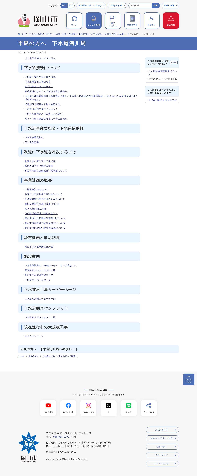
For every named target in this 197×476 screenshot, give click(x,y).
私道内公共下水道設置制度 (39, 166)
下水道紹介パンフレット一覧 (40, 317)
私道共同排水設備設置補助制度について (46, 171)
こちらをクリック (34, 336)
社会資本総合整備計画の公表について (45, 199)
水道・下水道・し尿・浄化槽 (61, 34)
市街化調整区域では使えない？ (41, 213)
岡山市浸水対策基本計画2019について (45, 218)
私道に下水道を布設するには (40, 161)
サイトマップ (161, 455)
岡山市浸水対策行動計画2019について (45, 223)
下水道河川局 (48, 356)
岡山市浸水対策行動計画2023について (45, 228)
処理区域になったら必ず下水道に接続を (46, 91)
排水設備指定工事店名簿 (38, 82)
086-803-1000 (61, 437)
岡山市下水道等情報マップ (39, 275)
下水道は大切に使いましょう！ (41, 109)
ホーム (24, 34)
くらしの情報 (37, 34)
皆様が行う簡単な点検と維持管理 (42, 104)
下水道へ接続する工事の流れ (40, 77)
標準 (64, 5)
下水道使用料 (32, 142)
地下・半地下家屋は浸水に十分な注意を (46, 119)
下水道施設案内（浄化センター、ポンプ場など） (51, 265)
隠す (175, 62)
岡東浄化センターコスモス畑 (40, 270)
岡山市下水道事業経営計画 (39, 247)
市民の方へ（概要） (116, 34)
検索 (156, 5)
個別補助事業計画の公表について (42, 204)
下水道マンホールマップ (38, 280)
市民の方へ (98, 34)
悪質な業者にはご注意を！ (39, 86)
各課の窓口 (33, 356)
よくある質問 (161, 430)
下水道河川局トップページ (163, 100)
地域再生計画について (36, 189)
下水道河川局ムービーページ (40, 299)
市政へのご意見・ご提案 (161, 438)
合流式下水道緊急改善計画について (44, 194)
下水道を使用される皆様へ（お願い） (45, 114)
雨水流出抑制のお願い (36, 209)
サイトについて (161, 463)
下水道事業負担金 (34, 137)
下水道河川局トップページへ (40, 58)
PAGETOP (189, 381)
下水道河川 (84, 34)
